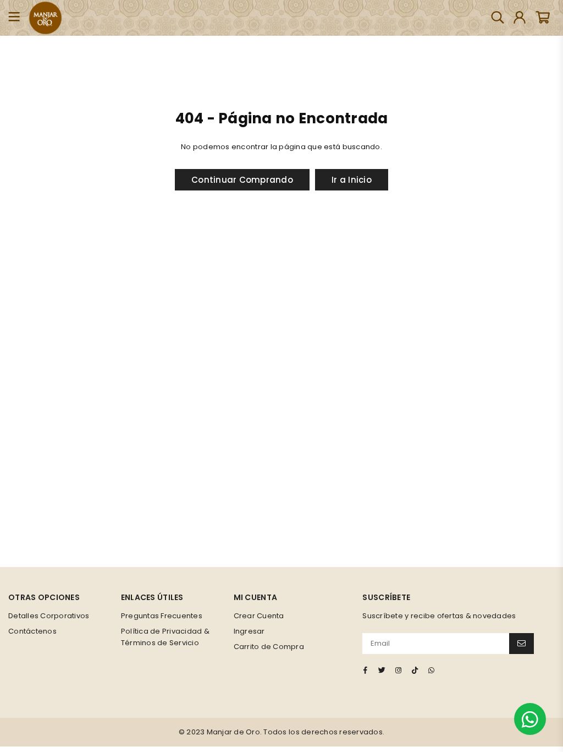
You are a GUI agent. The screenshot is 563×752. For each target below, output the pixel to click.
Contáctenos (32, 631)
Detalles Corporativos (48, 616)
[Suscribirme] (521, 643)
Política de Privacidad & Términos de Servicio (165, 637)
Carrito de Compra (269, 646)
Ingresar (249, 631)
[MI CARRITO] (543, 18)
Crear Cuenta (259, 616)
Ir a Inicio (352, 180)
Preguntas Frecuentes (161, 616)
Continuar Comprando (242, 180)
